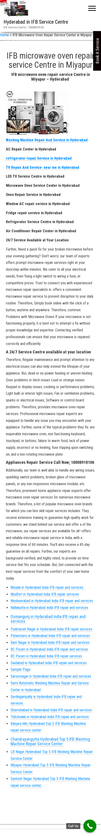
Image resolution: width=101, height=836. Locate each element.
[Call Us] (89, 826)
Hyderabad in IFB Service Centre (36, 22)
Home (4, 35)
